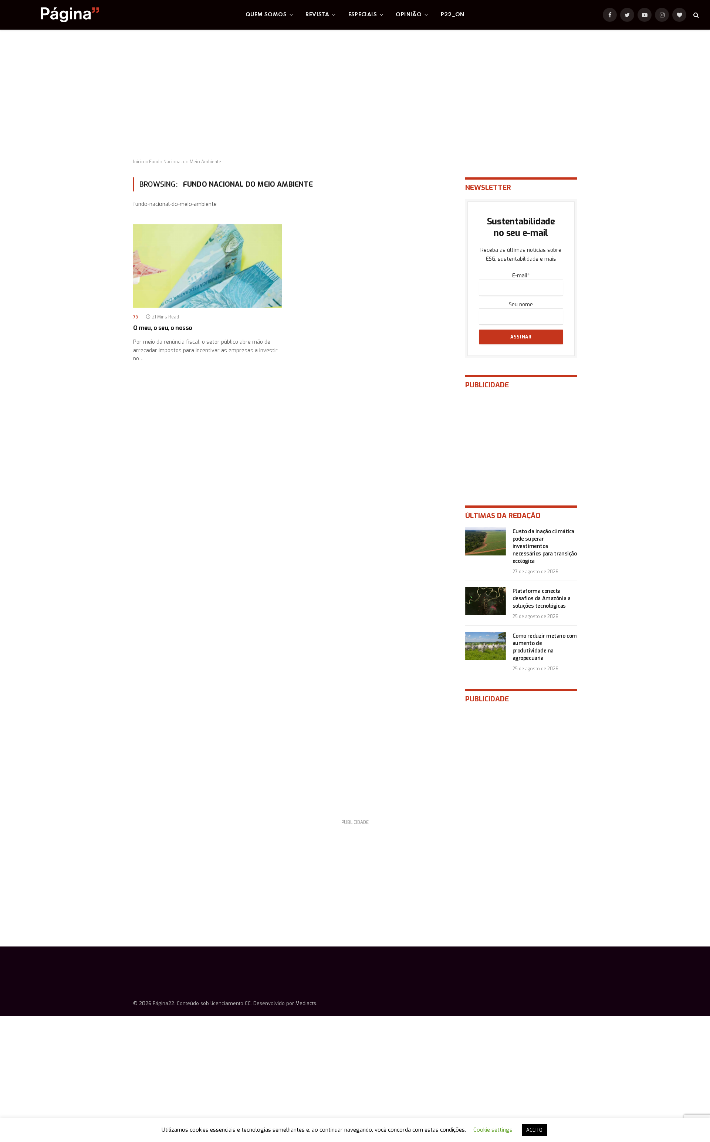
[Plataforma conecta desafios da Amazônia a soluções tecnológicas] (485, 601)
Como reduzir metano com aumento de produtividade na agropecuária (545, 647)
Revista (317, 14)
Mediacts (305, 1003)
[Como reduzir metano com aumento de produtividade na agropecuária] (485, 646)
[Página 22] (55, 15)
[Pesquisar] (695, 15)
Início (138, 162)
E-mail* (521, 275)
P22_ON (452, 14)
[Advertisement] (355, 94)
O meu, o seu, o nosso (162, 328)
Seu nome (521, 304)
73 (135, 317)
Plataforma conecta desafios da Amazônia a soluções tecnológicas (542, 599)
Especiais (362, 14)
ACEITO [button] (534, 1130)
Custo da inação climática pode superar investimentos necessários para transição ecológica (545, 546)
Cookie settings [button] (493, 1129)
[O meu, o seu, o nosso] (207, 266)
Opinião (409, 14)
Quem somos (266, 14)
